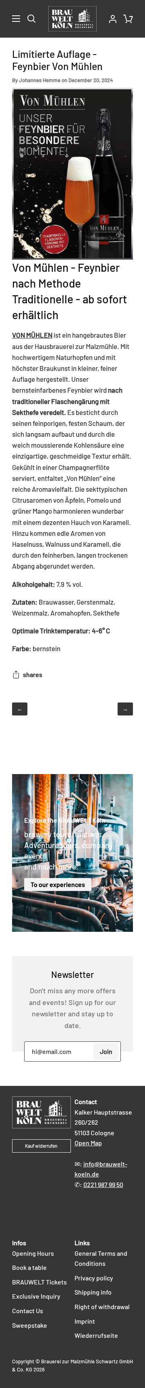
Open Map (88, 1143)
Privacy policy (94, 1278)
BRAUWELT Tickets (39, 1282)
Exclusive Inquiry (36, 1296)
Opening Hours (33, 1253)
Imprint (85, 1321)
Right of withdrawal (102, 1306)
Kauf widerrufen (41, 1146)
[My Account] (109, 19)
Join (106, 1051)
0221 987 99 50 (103, 1184)
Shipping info (93, 1292)
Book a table (29, 1267)
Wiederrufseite (96, 1335)
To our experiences (58, 884)
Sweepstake (29, 1325)
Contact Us (27, 1310)
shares (32, 674)
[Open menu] (10, 18)
